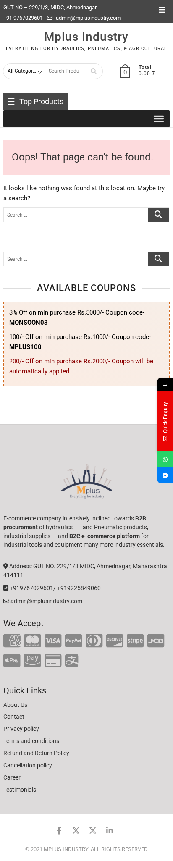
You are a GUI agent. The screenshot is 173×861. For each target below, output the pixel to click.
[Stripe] (135, 641)
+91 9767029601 (23, 18)
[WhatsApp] (165, 459)
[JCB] (156, 641)
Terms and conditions (31, 741)
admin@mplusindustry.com (88, 18)
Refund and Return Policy (36, 753)
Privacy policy (21, 728)
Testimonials (19, 789)
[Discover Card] (114, 641)
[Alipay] (72, 661)
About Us (15, 704)
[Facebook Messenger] (165, 475)
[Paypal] (73, 641)
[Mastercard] (32, 641)
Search (93, 71)
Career (12, 777)
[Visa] (53, 641)
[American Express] (12, 641)
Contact (13, 716)
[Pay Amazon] (32, 661)
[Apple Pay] (12, 661)
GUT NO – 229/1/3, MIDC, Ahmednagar (50, 7)
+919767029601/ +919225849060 (54, 588)
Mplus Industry (86, 37)
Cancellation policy (27, 765)
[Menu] (159, 119)
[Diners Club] (94, 641)
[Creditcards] (53, 661)
